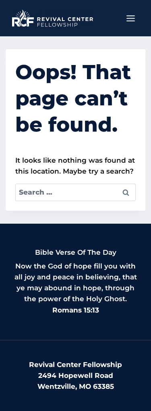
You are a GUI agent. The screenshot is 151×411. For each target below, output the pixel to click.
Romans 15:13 (75, 310)
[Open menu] (130, 18)
